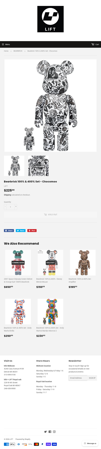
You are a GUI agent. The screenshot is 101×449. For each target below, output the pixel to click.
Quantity (7, 202)
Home (6, 51)
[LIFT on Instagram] (54, 432)
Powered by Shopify (23, 439)
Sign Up (92, 378)
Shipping (7, 195)
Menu (7, 44)
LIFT (11, 439)
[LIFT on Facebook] (50, 432)
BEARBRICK (18, 51)
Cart (97, 44)
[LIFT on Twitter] (45, 432)
